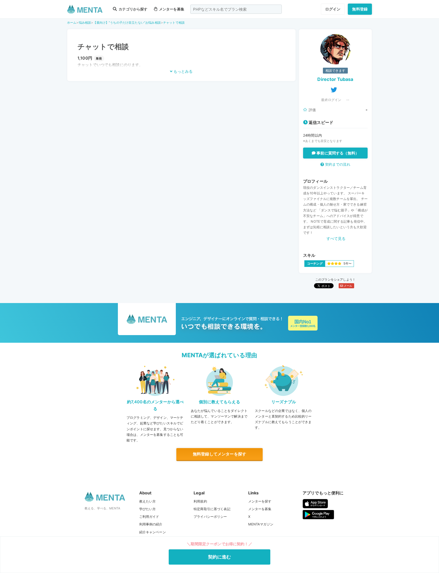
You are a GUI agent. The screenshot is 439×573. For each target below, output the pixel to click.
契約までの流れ (337, 164)
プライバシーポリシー (210, 516)
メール (347, 286)
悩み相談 (85, 22)
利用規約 (200, 501)
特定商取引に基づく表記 (212, 509)
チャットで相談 (174, 22)
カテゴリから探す (132, 9)
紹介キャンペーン (152, 532)
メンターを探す (260, 501)
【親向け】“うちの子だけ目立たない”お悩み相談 (127, 22)
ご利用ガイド (149, 516)
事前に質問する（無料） (337, 153)
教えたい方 (147, 501)
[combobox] (236, 9)
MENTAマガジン (260, 524)
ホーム (71, 22)
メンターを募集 (171, 9)
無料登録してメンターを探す (219, 453)
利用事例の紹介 (151, 524)
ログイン (333, 9)
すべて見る (336, 238)
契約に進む (219, 557)
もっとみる (183, 71)
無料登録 (360, 9)
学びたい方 (147, 509)
